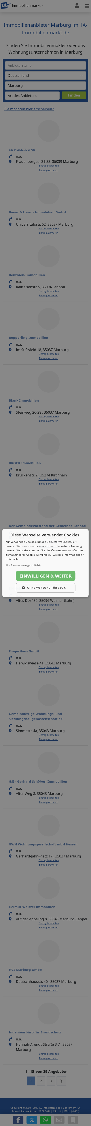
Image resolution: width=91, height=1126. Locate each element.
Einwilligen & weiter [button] (45, 576)
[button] (45, 565)
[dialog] (45, 563)
